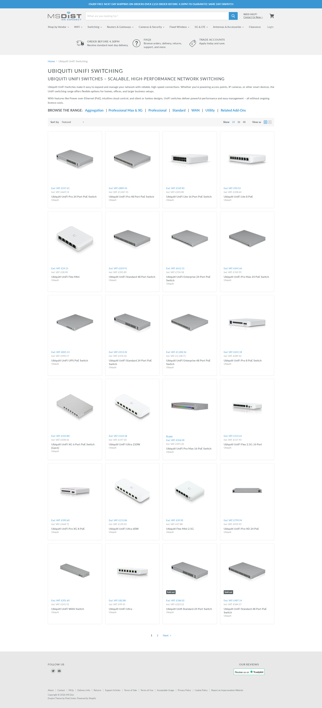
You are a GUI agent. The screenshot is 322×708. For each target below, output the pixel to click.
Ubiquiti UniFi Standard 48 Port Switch (132, 276)
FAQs (71, 690)
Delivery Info (83, 690)
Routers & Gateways (119, 26)
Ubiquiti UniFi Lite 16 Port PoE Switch (189, 196)
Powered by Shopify (86, 698)
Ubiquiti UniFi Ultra (120, 608)
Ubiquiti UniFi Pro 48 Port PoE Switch (131, 196)
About (51, 690)
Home (51, 61)
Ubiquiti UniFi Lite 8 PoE (238, 196)
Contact (61, 690)
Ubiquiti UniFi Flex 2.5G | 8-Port (243, 444)
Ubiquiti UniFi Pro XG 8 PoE (68, 528)
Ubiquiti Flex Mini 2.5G (180, 528)
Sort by (54, 122)
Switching (94, 26)
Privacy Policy (184, 690)
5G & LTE (200, 26)
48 (244, 122)
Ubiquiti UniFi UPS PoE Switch (69, 360)
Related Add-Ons (233, 110)
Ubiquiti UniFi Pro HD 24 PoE (241, 528)
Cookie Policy (201, 690)
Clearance (255, 26)
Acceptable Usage (165, 690)
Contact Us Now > (253, 17)
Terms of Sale (130, 690)
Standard (178, 110)
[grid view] (265, 122)
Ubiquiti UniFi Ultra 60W (124, 528)
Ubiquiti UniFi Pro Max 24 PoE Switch (246, 276)
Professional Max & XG (125, 110)
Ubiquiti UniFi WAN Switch (67, 608)
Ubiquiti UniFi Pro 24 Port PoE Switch (74, 196)
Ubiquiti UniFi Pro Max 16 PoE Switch (188, 448)
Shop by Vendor (57, 26)
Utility (210, 110)
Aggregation (94, 110)
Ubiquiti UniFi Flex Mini (65, 276)
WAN (195, 110)
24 (233, 122)
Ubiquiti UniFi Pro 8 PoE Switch (243, 360)
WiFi (77, 26)
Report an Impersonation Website (227, 690)
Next (166, 635)
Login (270, 26)
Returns (97, 690)
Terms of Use (147, 690)
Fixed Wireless (178, 26)
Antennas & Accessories (227, 26)
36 (238, 122)
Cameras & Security (151, 26)
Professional (157, 110)
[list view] (270, 122)
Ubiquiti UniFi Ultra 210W (124, 444)
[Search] (233, 16)
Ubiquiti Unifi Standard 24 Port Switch (189, 608)
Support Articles (112, 690)
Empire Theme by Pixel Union (62, 698)
